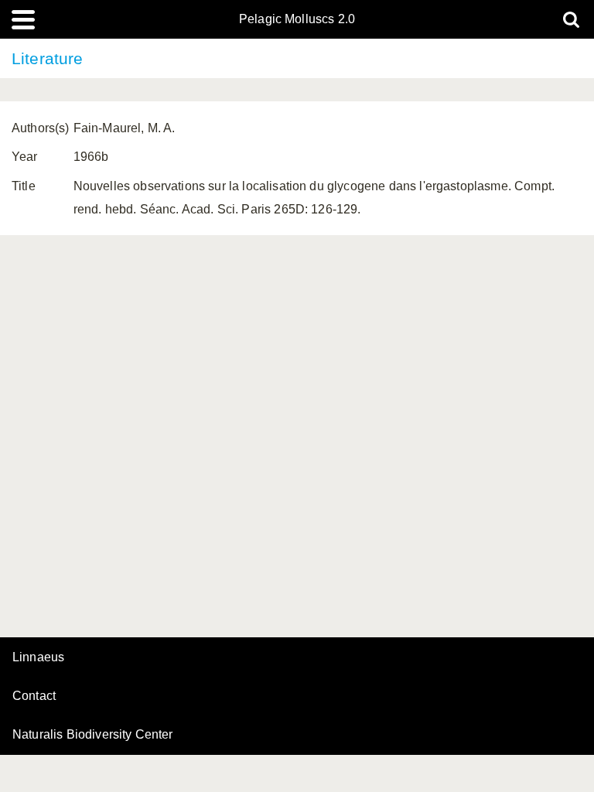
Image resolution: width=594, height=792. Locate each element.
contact (34, 695)
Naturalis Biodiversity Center (92, 735)
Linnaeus (38, 657)
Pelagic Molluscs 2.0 (297, 19)
